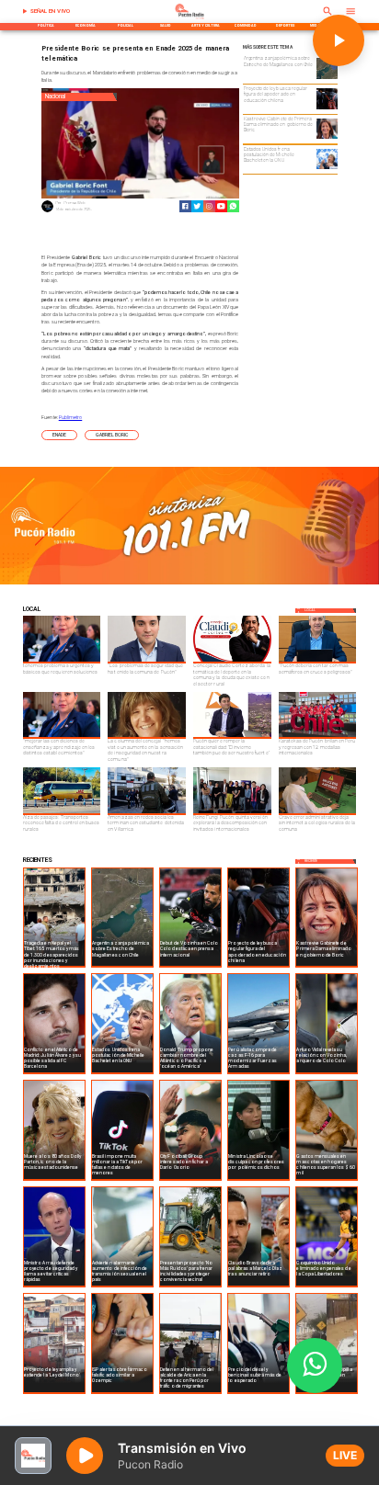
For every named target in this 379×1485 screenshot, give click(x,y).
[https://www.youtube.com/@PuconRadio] (221, 206)
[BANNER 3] (189, 583)
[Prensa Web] (47, 211)
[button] (59, 435)
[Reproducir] (338, 40)
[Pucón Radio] (25, 11)
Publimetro (71, 417)
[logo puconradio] (189, 18)
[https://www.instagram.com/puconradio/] (209, 206)
